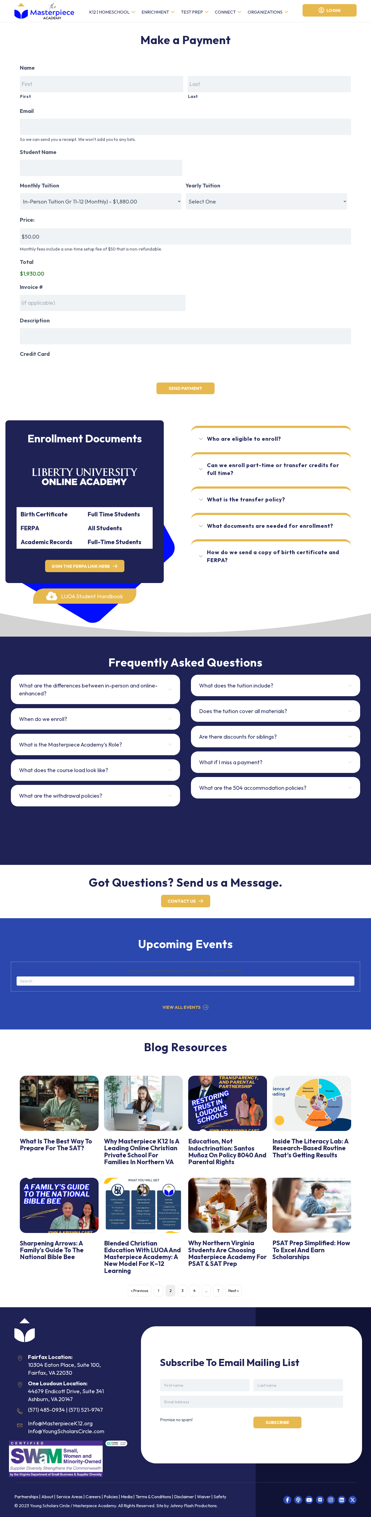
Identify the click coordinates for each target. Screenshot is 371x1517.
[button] (84, 596)
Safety (219, 1496)
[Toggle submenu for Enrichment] (172, 12)
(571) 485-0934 (46, 1409)
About (47, 1496)
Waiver (203, 1496)
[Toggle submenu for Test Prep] (206, 12)
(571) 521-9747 (86, 1409)
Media (127, 1496)
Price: (27, 219)
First (25, 96)
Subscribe (277, 1422)
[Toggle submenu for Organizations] (286, 12)
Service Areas (69, 1496)
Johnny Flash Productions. (194, 1505)
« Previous (139, 1290)
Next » (233, 1290)
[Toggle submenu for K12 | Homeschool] (133, 12)
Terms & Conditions (153, 1496)
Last (193, 96)
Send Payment (185, 388)
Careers (93, 1496)
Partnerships (26, 1496)
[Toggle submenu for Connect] (239, 12)
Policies (111, 1496)
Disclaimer (184, 1496)
